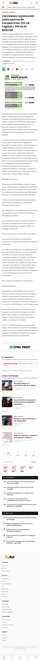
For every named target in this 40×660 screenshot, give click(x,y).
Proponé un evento (7, 609)
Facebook (4, 635)
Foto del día (5, 591)
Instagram (4, 638)
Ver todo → (34, 462)
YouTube (4, 640)
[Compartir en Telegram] (17, 69)
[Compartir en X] (13, 69)
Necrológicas (5, 579)
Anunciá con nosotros (7, 625)
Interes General (8, 12)
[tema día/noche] (36, 2)
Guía (3, 586)
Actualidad (4, 566)
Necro (28, 658)
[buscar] (31, 2)
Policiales (4, 568)
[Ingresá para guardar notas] (32, 69)
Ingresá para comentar (10, 363)
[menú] (3, 2)
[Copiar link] (21, 69)
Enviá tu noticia (6, 607)
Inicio (4, 658)
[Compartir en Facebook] (8, 69)
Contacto (4, 622)
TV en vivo (4, 596)
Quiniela (4, 581)
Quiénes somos (6, 620)
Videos (3, 594)
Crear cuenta (5, 604)
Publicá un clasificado (7, 612)
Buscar (12, 658)
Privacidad (4, 627)
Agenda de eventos (6, 584)
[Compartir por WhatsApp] (4, 69)
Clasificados (5, 589)
